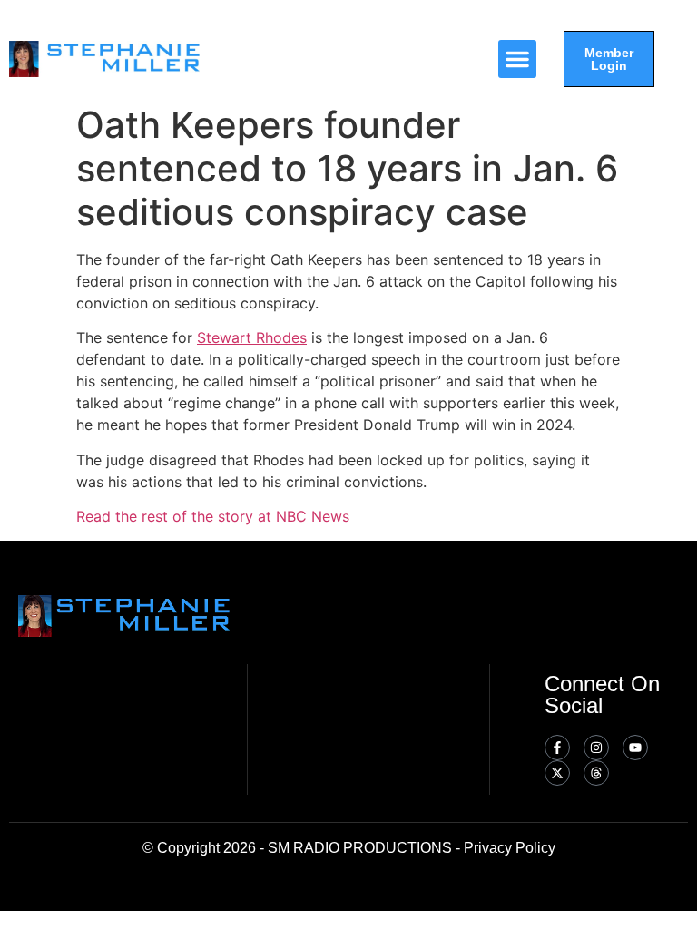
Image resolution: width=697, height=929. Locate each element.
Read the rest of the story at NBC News (212, 516)
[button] (517, 59)
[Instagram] (596, 747)
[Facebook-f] (557, 747)
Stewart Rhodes (252, 337)
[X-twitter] (557, 773)
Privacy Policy (509, 848)
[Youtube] (635, 747)
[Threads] (596, 773)
